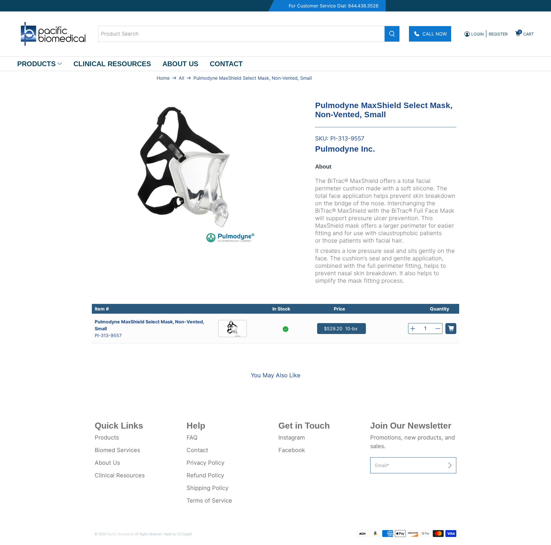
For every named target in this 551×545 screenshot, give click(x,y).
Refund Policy (205, 475)
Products (36, 64)
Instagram (291, 437)
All (181, 78)
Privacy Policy (205, 462)
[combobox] (248, 34)
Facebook (291, 450)
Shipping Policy (207, 488)
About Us (180, 64)
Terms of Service (209, 500)
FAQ (192, 437)
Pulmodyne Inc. (345, 148)
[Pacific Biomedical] (53, 34)
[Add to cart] (450, 328)
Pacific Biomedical (120, 534)
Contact (226, 64)
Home (163, 78)
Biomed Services (117, 450)
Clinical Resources (112, 64)
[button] (413, 328)
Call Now (434, 34)
